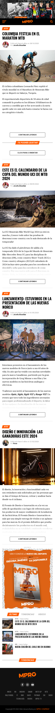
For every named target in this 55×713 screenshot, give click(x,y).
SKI (44, 695)
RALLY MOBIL (9, 695)
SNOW (50, 695)
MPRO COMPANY (42, 709)
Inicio (9, 691)
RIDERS (30, 698)
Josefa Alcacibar (19, 45)
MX (15, 691)
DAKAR (30, 691)
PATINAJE (37, 695)
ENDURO (22, 691)
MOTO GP (39, 691)
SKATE (29, 695)
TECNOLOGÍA (20, 698)
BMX (22, 695)
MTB (46, 691)
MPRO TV (39, 698)
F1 (17, 695)
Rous (15, 443)
